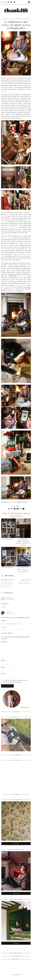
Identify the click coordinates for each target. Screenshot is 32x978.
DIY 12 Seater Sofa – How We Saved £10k (23, 569)
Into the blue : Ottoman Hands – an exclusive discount (8, 583)
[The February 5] (8, 556)
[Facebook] (11, 2)
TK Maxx (5, 91)
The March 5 (8, 539)
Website (3, 673)
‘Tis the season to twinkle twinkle (24, 581)
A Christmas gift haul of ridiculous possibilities (16, 25)
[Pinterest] (8, 2)
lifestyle (18, 18)
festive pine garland (20, 285)
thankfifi (18, 974)
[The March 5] (8, 528)
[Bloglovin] (20, 509)
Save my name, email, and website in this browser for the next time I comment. (14, 681)
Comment (4, 641)
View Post (16, 736)
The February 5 (8, 567)
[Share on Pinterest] (11, 576)
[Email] (14, 2)
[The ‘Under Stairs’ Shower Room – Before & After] (23, 528)
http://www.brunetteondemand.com (11, 624)
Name (3, 660)
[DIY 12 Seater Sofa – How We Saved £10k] (23, 556)
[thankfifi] (16, 8)
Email (3, 667)
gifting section (7, 238)
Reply (4, 607)
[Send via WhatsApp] (13, 576)
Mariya (8, 612)
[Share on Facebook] (6, 576)
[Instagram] (5, 2)
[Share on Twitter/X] (9, 576)
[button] (29, 2)
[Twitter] (2, 2)
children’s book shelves (11, 227)
